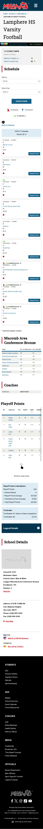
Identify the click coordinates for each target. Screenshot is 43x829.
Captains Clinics (11, 677)
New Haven (6, 164)
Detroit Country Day (9, 313)
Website (6, 591)
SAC (6, 671)
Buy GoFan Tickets (15, 646)
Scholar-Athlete (11, 674)
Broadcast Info (11, 749)
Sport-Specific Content (14, 776)
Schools (12, 14)
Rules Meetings (11, 725)
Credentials (9, 746)
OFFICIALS (10, 764)
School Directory (11, 701)
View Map (9, 621)
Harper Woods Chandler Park (12, 291)
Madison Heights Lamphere (10, 353)
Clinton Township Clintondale (10, 362)
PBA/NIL (8, 680)
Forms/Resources (12, 707)
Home (5, 14)
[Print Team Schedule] (3, 122)
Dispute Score (34, 153)
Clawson (5, 226)
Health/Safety (10, 728)
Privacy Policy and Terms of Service (28, 818)
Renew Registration (12, 770)
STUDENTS (10, 665)
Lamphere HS (21, 14)
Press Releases (11, 756)
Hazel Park (6, 248)
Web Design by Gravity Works (23, 821)
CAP (6, 722)
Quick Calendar (11, 704)
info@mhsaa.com (33, 813)
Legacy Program (11, 780)
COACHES (10, 716)
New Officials (10, 773)
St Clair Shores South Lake (11, 206)
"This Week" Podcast (13, 752)
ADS (7, 692)
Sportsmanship (11, 683)
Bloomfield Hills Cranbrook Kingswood (15, 270)
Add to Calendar (8, 125)
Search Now (21, 101)
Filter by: (4, 77)
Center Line (6, 186)
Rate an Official (11, 732)
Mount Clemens (6, 372)
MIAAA (7, 698)
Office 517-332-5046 (10, 813)
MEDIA (8, 740)
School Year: (6, 88)
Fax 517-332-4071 (22, 813)
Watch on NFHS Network (18, 638)
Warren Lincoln (8, 145)
